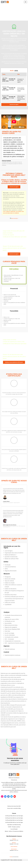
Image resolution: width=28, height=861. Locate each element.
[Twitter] (11, 796)
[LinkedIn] (8, 796)
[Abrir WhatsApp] (3, 858)
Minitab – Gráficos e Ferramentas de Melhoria (14, 831)
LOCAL (16, 70)
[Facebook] (5, 796)
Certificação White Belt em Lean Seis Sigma (14, 822)
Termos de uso (14, 780)
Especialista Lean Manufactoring (14, 824)
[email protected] (15, 856)
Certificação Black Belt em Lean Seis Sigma (14, 820)
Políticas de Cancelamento (14, 777)
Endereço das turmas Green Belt (14, 806)
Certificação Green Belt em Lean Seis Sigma (14, 818)
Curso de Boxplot (14, 829)
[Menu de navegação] (25, 2)
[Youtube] (14, 796)
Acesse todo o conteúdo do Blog (14, 808)
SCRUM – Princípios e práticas (14, 826)
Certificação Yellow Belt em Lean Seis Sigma (14, 815)
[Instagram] (2, 796)
